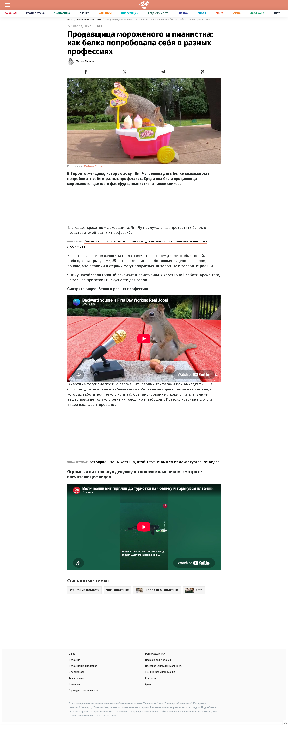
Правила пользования (158, 659)
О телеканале (76, 671)
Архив (148, 684)
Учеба (237, 13)
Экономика (62, 13)
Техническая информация (160, 671)
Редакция (74, 659)
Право (183, 13)
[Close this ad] (285, 722)
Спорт (201, 13)
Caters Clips (93, 166)
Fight (219, 13)
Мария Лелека (85, 61)
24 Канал (11, 13)
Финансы (105, 13)
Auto (277, 13)
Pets (70, 19)
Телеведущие (76, 678)
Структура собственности (83, 690)
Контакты (150, 678)
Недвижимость (158, 13)
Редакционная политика (83, 665)
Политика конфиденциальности (163, 665)
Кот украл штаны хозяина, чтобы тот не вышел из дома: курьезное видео (154, 462)
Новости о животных (89, 19)
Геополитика (35, 13)
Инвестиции (129, 13)
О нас (72, 653)
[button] (85, 71)
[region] (144, 735)
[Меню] (7, 5)
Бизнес (84, 13)
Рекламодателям (155, 653)
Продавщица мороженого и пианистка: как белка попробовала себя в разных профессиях (157, 19)
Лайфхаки (257, 13)
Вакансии (74, 684)
